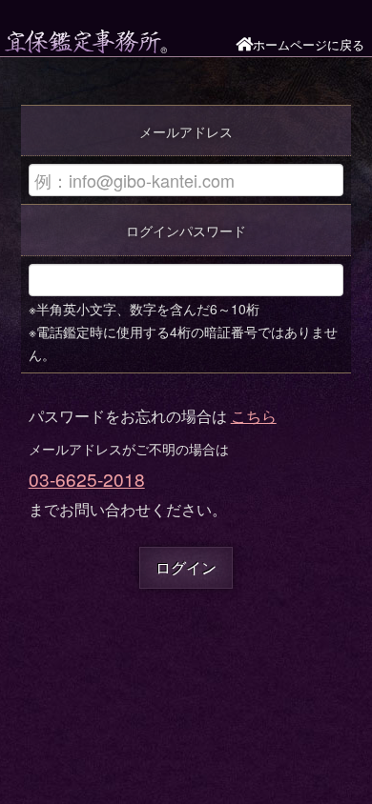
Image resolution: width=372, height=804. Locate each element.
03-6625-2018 (87, 479)
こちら (254, 416)
